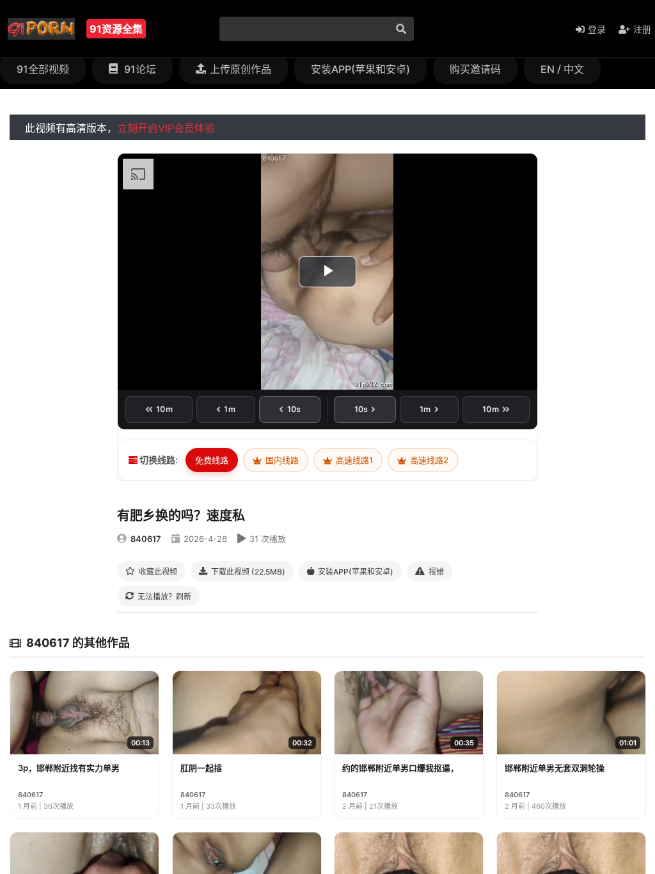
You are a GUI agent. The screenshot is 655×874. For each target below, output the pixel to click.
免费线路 (211, 460)
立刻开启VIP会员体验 (166, 128)
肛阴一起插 (201, 768)
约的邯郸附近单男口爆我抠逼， (400, 768)
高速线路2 (428, 460)
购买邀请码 (475, 69)
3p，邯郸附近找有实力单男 (69, 768)
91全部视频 (43, 69)
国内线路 (281, 460)
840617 (145, 539)
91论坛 (139, 69)
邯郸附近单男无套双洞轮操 (554, 768)
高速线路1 (353, 460)
